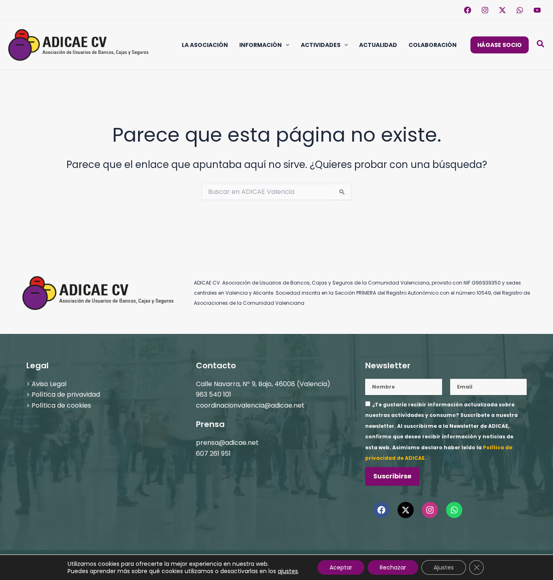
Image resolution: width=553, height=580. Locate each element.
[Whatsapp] (519, 10)
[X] (502, 10)
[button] (285, 45)
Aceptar (341, 567)
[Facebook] (467, 10)
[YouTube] (537, 10)
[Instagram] (485, 10)
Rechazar (393, 567)
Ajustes (444, 567)
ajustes (288, 571)
